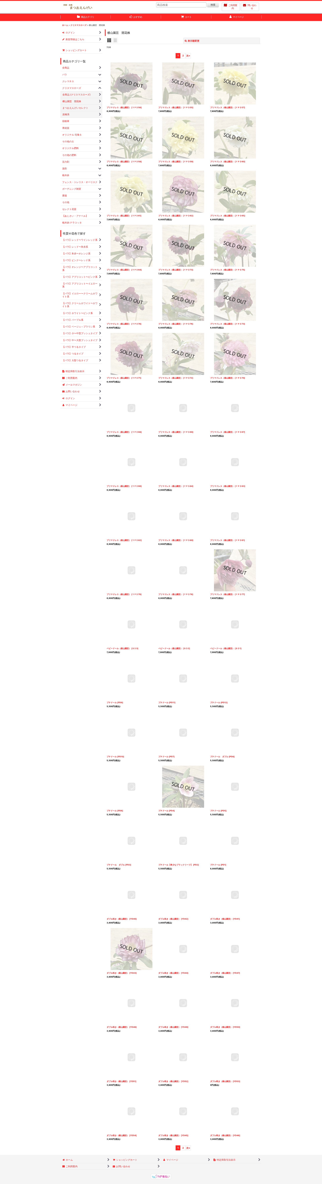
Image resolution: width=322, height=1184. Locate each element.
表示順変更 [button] (193, 40)
